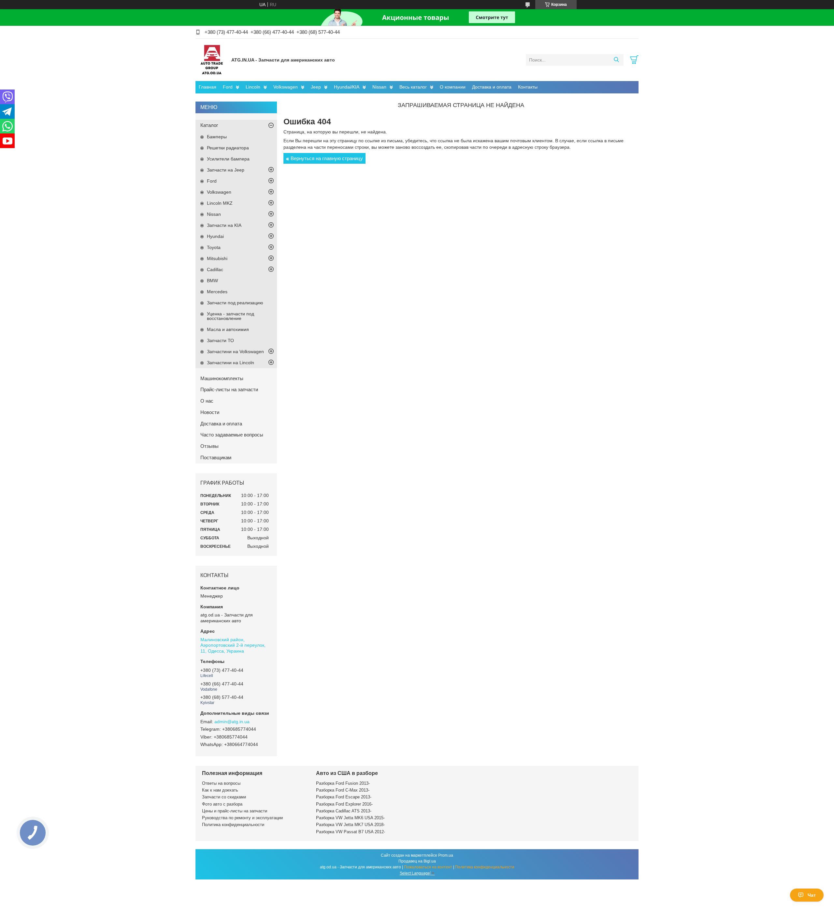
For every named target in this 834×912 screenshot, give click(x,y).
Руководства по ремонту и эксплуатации (242, 817)
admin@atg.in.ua (232, 721)
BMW (212, 280)
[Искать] (616, 60)
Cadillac (215, 269)
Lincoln (253, 87)
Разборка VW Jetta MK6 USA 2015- (350, 817)
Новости (209, 412)
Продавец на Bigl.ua (417, 861)
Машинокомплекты (221, 378)
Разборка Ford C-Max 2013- (342, 790)
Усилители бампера (228, 158)
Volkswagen (285, 87)
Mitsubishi (217, 258)
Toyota (214, 247)
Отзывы (209, 446)
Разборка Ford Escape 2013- (343, 797)
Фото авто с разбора (222, 804)
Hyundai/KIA (346, 87)
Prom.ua (445, 855)
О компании (453, 87)
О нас (206, 401)
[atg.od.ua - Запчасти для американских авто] (211, 59)
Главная (207, 87)
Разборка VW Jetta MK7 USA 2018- (350, 824)
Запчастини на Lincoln (230, 362)
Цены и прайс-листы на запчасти (234, 810)
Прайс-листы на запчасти (229, 389)
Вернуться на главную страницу (327, 158)
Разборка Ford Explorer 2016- (344, 804)
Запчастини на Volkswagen (235, 351)
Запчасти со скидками (224, 797)
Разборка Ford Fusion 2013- (343, 783)
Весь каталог (413, 87)
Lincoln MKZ (220, 203)
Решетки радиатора (228, 147)
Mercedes (217, 291)
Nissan (379, 87)
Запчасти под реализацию (235, 302)
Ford (228, 87)
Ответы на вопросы (221, 783)
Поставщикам (215, 457)
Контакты (528, 87)
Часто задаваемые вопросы (231, 434)
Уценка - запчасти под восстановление (230, 316)
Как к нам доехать (220, 790)
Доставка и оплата (491, 87)
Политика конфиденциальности (233, 824)
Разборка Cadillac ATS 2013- (343, 810)
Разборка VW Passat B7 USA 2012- (350, 831)
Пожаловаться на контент (428, 867)
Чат (812, 895)
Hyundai (215, 236)
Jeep (316, 87)
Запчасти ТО (220, 340)
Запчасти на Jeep (225, 170)
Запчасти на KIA (224, 225)
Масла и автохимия (228, 329)
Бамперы (217, 136)
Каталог (209, 125)
